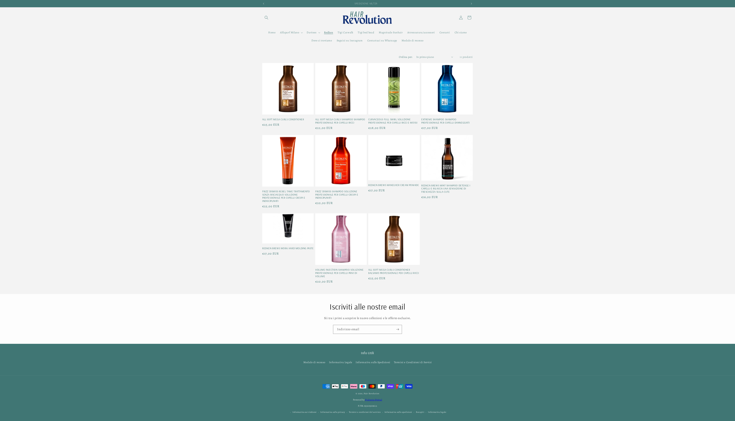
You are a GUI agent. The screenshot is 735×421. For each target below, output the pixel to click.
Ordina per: (405, 57)
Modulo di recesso (314, 362)
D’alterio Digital (373, 399)
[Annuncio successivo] (471, 3)
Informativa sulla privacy (332, 412)
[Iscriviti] (397, 329)
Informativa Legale (340, 362)
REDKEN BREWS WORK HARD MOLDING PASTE (288, 248)
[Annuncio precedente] (263, 3)
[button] (266, 17)
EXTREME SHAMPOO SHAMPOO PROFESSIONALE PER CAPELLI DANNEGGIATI (445, 121)
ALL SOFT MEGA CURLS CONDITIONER (283, 119)
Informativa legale (437, 412)
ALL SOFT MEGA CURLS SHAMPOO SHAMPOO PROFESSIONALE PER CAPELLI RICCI (340, 121)
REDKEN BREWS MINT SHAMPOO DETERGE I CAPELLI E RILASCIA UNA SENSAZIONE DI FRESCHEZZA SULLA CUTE (445, 188)
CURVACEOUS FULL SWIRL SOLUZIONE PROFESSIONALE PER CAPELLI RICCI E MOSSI (392, 121)
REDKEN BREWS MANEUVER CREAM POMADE (393, 185)
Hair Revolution (371, 393)
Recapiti (420, 412)
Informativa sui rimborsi (304, 412)
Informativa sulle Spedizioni (373, 362)
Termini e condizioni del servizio (365, 412)
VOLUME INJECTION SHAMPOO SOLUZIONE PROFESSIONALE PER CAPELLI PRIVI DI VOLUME (339, 273)
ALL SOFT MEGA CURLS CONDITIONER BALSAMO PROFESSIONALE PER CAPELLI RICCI (393, 271)
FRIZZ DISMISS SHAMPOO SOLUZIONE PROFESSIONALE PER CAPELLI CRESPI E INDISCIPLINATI (336, 194)
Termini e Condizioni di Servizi (413, 362)
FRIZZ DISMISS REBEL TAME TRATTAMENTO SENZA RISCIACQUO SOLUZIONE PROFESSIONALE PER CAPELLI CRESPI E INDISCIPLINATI (286, 196)
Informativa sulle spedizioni (398, 412)
